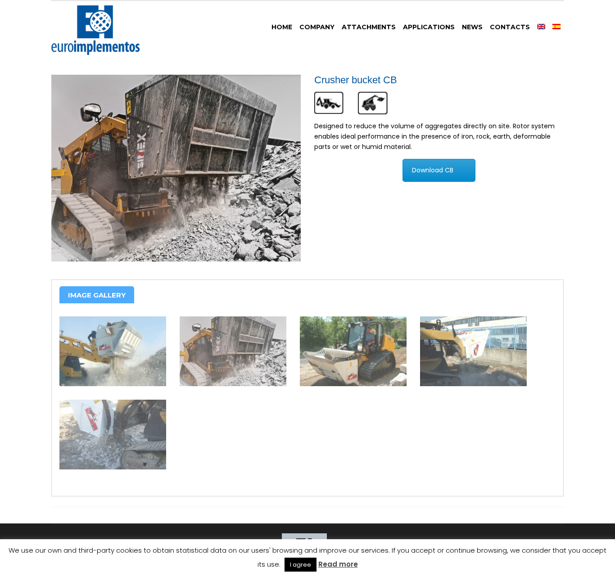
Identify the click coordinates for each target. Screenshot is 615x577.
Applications (429, 27)
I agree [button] (300, 564)
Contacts (510, 27)
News (472, 27)
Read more (338, 564)
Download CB (432, 170)
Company (317, 27)
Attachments (369, 27)
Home (281, 27)
